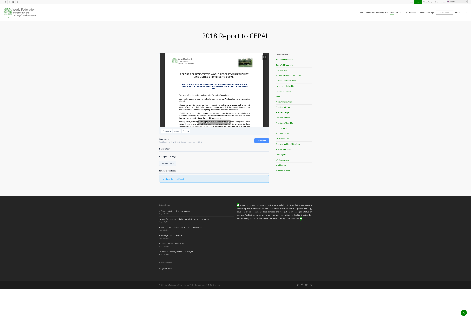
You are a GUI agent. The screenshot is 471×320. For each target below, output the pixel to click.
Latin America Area (167, 163)
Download (261, 140)
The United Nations (283, 149)
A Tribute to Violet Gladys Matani (172, 243)
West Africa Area (282, 160)
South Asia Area (282, 133)
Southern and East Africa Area (288, 144)
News (278, 96)
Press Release (281, 128)
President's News (283, 107)
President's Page (282, 112)
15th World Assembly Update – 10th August (176, 251)
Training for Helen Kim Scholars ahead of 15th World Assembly (184, 219)
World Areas (281, 165)
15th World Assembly (284, 65)
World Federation (283, 170)
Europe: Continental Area (286, 81)
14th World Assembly (284, 59)
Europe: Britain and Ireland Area (288, 75)
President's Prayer (283, 117)
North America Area (284, 102)
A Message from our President (171, 235)
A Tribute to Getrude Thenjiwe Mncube (174, 211)
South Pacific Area (283, 139)
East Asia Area (281, 70)
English (452, 1)
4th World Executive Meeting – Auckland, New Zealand (181, 227)
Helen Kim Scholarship (285, 86)
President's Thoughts (284, 123)
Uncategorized (282, 154)
